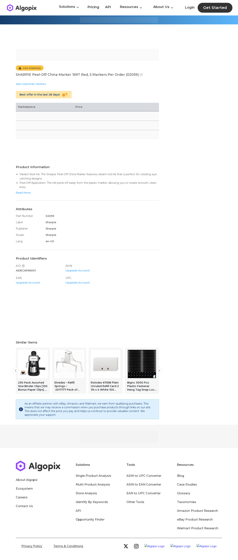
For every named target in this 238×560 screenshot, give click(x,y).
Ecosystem (24, 488)
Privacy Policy (31, 546)
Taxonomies (186, 502)
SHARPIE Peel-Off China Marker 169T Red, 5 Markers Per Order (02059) (77, 75)
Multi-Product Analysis (93, 484)
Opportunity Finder (90, 519)
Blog (180, 476)
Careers (22, 497)
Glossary (183, 493)
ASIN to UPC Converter (144, 476)
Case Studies (187, 484)
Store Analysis (86, 493)
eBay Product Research (195, 519)
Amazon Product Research (197, 511)
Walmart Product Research (197, 528)
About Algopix (27, 480)
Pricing (93, 7)
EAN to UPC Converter (143, 493)
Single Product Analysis (93, 476)
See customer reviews (31, 84)
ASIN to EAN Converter (143, 484)
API (108, 7)
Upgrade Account (77, 270)
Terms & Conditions (68, 546)
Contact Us (24, 506)
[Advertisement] (119, 36)
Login (190, 7)
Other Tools (135, 502)
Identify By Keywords (92, 502)
